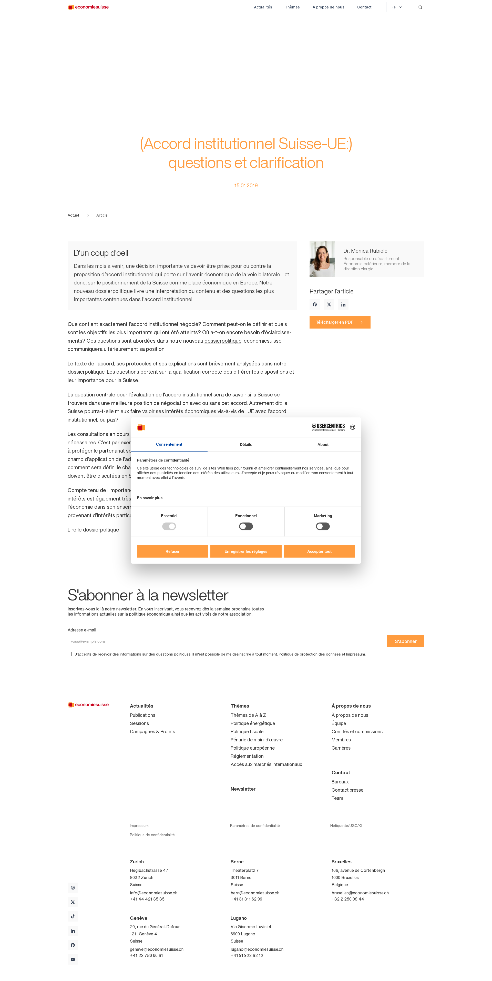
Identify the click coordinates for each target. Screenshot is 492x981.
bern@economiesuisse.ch (255, 893)
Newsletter (243, 788)
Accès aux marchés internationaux (266, 764)
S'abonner (406, 641)
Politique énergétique (253, 723)
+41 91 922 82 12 (247, 955)
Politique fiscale (247, 731)
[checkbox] (70, 654)
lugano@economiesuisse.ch (257, 949)
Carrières (341, 747)
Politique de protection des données (310, 654)
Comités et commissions (357, 731)
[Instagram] (73, 888)
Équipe (339, 723)
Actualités (263, 7)
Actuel (73, 215)
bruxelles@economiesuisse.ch (360, 893)
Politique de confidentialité (152, 834)
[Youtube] (73, 959)
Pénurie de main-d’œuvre (257, 739)
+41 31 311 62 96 (246, 899)
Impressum (355, 654)
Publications (142, 715)
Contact (364, 7)
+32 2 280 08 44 (348, 899)
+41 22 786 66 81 (146, 955)
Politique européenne (253, 747)
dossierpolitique (222, 340)
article (102, 215)
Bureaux (340, 781)
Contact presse (347, 789)
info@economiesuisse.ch (153, 893)
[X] (329, 304)
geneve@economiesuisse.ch (156, 949)
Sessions (139, 723)
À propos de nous (328, 7)
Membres (341, 739)
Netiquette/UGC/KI (346, 825)
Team (337, 798)
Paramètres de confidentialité (255, 825)
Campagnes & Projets (152, 731)
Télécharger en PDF (334, 322)
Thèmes (292, 7)
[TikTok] (73, 916)
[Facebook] (315, 304)
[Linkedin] (343, 304)
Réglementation (247, 756)
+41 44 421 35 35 (147, 899)
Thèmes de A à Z (248, 715)
